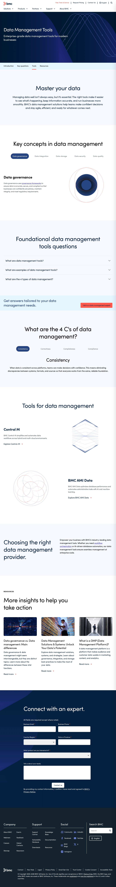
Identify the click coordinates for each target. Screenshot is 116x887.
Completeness (69, 349)
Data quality (98, 156)
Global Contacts (20, 844)
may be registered (87, 876)
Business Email (29, 724)
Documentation (50, 840)
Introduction (9, 66)
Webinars (7, 837)
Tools (34, 66)
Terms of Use (88, 874)
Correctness (45, 349)
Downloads (36, 847)
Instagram (68, 852)
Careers (6, 843)
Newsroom (20, 851)
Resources (44, 66)
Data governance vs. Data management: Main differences (19, 644)
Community (68, 832)
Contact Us (91, 2)
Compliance (93, 349)
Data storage (61, 156)
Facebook (67, 838)
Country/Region (29, 737)
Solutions (7, 8)
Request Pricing (78, 2)
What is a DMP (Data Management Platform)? (94, 642)
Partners (35, 8)
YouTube (80, 838)
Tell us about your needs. (32, 764)
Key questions (22, 66)
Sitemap (7, 851)
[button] (58, 260)
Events (19, 832)
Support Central (35, 833)
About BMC (64, 8)
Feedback (20, 837)
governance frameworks (31, 183)
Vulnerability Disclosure (36, 841)
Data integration (41, 156)
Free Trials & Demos (62, 2)
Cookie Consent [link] (91, 870)
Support (49, 8)
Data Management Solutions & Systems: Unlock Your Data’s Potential (57, 644)
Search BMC (96, 824)
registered (73, 876)
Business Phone (63, 724)
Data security (80, 156)
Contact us (58, 785)
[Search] (111, 3)
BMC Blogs (66, 845)
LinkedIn (80, 832)
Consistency (23, 349)
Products (21, 8)
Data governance (20, 156)
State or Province (64, 737)
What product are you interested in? (36, 750)
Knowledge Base (49, 833)
